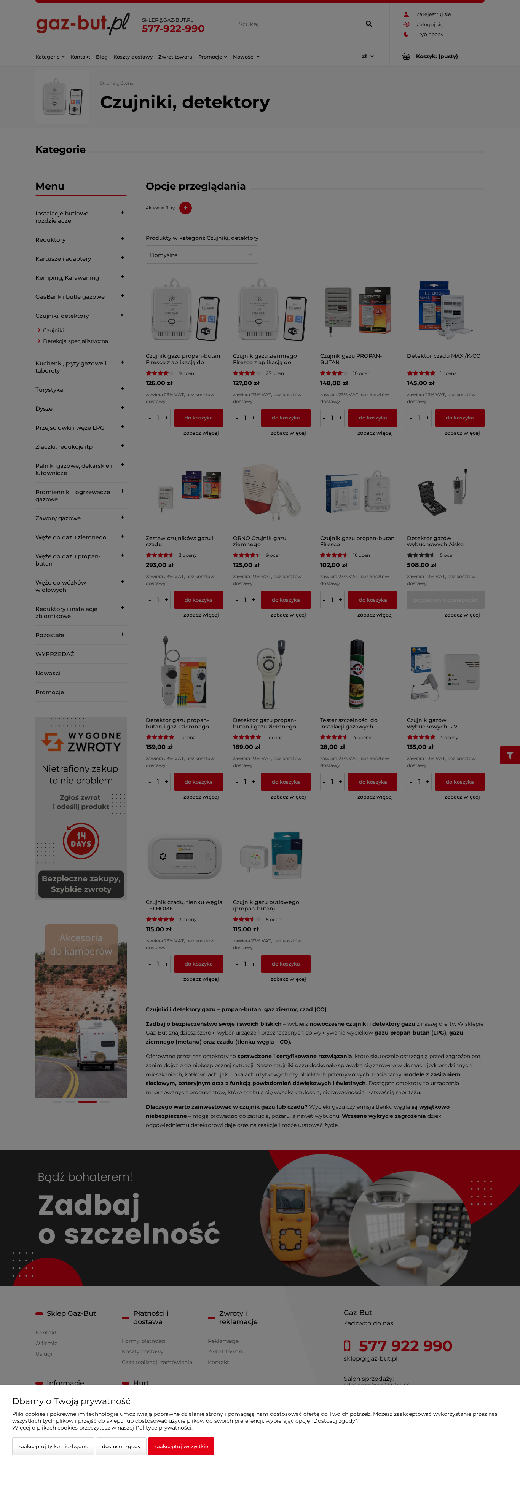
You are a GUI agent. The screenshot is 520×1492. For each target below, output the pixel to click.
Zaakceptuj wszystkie (181, 1446)
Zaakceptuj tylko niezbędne (53, 1446)
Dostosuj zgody (121, 1446)
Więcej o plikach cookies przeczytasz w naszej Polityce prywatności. (102, 1427)
